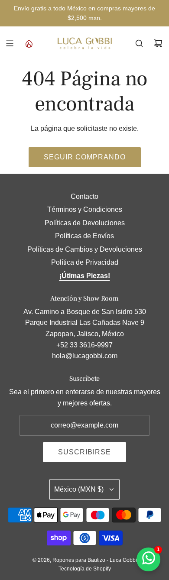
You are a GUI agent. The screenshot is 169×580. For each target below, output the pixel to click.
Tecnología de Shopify (84, 569)
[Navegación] (9, 43)
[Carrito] (158, 43)
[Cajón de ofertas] (28, 43)
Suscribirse (84, 452)
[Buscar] (139, 43)
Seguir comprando (85, 157)
